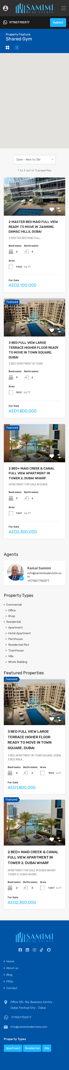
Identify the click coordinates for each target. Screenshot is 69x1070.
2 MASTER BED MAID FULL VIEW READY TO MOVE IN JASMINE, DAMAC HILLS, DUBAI (33, 226)
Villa (10, 656)
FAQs (9, 981)
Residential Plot (18, 644)
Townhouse (16, 650)
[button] (38, 101)
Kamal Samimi (39, 568)
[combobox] (34, 159)
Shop (11, 616)
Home (10, 961)
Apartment (15, 627)
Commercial (14, 604)
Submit (58, 22)
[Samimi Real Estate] (34, 11)
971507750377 (19, 22)
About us (12, 968)
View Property (34, 208)
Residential (13, 622)
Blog (9, 974)
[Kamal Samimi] (15, 579)
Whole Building (17, 662)
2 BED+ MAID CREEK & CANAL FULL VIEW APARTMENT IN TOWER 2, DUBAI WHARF (31, 473)
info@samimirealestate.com (44, 574)
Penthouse (15, 639)
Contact (11, 988)
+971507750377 (38, 581)
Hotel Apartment (19, 633)
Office (12, 610)
